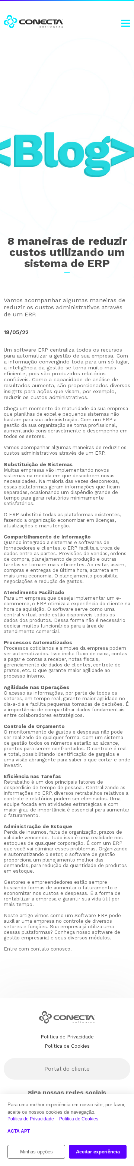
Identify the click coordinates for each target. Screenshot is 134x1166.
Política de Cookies (78, 1118)
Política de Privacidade (30, 1118)
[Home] (33, 22)
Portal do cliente (67, 1068)
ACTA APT (18, 1131)
